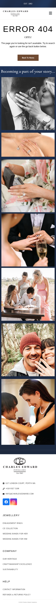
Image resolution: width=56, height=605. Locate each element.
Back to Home (28, 58)
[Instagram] (13, 501)
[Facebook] (6, 501)
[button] (50, 13)
